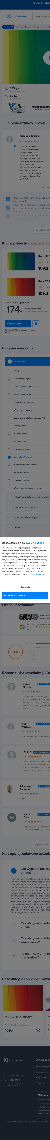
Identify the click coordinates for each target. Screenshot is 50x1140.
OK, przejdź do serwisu (15, 595)
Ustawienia (25, 587)
